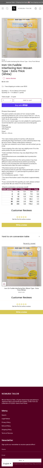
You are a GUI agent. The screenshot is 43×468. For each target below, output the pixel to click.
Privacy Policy (6, 422)
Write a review (21, 225)
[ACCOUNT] (35, 8)
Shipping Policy (7, 429)
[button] (9, 8)
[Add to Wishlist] (38, 249)
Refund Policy (6, 426)
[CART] (40, 8)
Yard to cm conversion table (15, 236)
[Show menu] (2, 8)
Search (4, 415)
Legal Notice (6, 419)
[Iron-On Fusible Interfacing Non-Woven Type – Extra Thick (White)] (21, 266)
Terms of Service (7, 433)
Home (3, 60)
